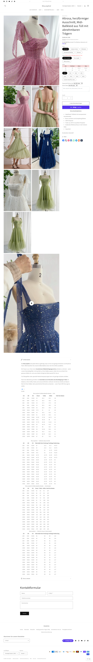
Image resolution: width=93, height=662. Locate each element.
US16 (83, 76)
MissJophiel (9, 658)
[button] (5, 6)
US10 (65, 76)
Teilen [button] (65, 136)
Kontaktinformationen (41, 658)
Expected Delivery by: (67, 83)
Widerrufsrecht (16, 658)
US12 (71, 76)
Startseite (26, 629)
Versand (64, 39)
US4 (70, 73)
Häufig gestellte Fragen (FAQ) (43, 629)
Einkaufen (32, 629)
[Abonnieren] (28, 640)
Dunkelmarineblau (68, 52)
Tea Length (76, 58)
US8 (81, 73)
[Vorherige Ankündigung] (29, 1)
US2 (65, 73)
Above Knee (67, 61)
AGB (30, 658)
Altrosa (65, 49)
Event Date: (65, 85)
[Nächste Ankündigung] (63, 1)
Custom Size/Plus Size (69, 79)
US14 (77, 76)
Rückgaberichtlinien (67, 629)
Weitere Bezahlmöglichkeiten (76, 110)
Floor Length (67, 58)
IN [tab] (21, 391)
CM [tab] (23, 391)
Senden (24, 613)
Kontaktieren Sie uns (56, 629)
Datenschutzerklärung (46, 632)
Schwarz (79, 52)
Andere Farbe (74, 49)
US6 (76, 73)
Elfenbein (83, 49)
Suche (21, 629)
